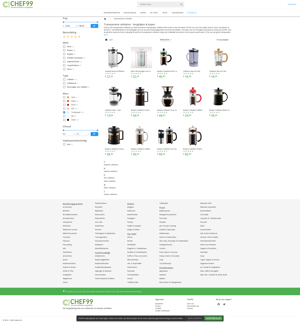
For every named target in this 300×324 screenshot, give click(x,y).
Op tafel (154, 13)
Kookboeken (177, 13)
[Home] (105, 19)
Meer (106, 35)
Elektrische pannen (70, 233)
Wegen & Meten (133, 229)
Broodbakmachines (70, 214)
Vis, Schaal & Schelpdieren (210, 267)
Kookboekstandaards (103, 267)
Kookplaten (67, 275)
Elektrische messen (70, 229)
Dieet (202, 226)
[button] (80, 46)
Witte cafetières (110, 188)
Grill (64, 248)
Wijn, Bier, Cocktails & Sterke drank (213, 275)
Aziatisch (162, 275)
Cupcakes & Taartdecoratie (210, 218)
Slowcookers (100, 214)
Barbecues (131, 211)
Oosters (162, 248)
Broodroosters (68, 218)
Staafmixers (99, 226)
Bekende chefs (206, 203)
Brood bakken (205, 211)
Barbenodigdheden (102, 260)
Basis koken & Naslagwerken (170, 282)
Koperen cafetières (111, 165)
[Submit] (94, 26)
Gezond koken (205, 229)
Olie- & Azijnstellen (134, 263)
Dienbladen (131, 244)
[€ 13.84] (63, 22)
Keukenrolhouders (102, 263)
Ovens (65, 282)
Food (164, 13)
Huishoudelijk (130, 13)
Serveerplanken (133, 275)
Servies (130, 278)
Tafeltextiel (163, 203)
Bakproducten (164, 211)
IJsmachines (67, 256)
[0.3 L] (63, 130)
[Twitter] (224, 304)
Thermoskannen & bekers (105, 278)
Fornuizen (66, 237)
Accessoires (67, 207)
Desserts (203, 222)
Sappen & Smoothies (208, 248)
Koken (143, 13)
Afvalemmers (100, 256)
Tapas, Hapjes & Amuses (209, 260)
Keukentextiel (132, 214)
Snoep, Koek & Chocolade (169, 256)
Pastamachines (101, 203)
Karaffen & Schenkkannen (137, 252)
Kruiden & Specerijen (167, 229)
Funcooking (67, 244)
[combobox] (160, 4)
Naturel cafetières (110, 171)
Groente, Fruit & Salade (209, 237)
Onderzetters (132, 267)
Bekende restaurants (208, 207)
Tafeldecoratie (132, 282)
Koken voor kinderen (208, 244)
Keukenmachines (69, 263)
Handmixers (67, 252)
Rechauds (98, 207)
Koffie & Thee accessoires (137, 256)
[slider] (81, 22)
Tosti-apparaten (101, 237)
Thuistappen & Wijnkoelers (105, 233)
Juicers (65, 260)
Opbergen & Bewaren (103, 271)
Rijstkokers (99, 211)
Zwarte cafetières (110, 194)
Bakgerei (130, 207)
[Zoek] (181, 4)
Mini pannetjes (132, 260)
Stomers (98, 229)
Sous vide (98, 222)
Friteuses (66, 241)
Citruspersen (67, 222)
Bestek (130, 241)
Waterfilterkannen (101, 248)
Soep (161, 260)
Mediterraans (164, 233)
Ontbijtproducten (165, 244)
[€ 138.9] (97, 22)
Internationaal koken (208, 241)
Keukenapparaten (112, 13)
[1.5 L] (97, 130)
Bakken (162, 278)
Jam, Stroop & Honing (167, 226)
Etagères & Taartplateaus (137, 248)
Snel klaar (204, 252)
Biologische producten (167, 214)
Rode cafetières (110, 181)
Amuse (130, 237)
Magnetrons (67, 278)
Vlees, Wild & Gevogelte (209, 271)
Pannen (130, 222)
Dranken (162, 222)
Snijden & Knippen (134, 226)
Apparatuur (163, 271)
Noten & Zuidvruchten (167, 237)
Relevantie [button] (164, 39)
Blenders (66, 211)
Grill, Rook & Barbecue (209, 233)
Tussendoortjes (165, 263)
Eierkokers (67, 226)
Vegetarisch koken (207, 263)
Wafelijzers (99, 244)
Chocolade (204, 214)
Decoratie (163, 218)
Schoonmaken (100, 275)
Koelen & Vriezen (69, 267)
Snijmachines (100, 218)
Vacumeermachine (102, 241)
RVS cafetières (109, 178)
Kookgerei (131, 218)
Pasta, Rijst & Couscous (168, 252)
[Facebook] (218, 304)
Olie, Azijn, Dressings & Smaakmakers (173, 241)
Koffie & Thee (68, 271)
